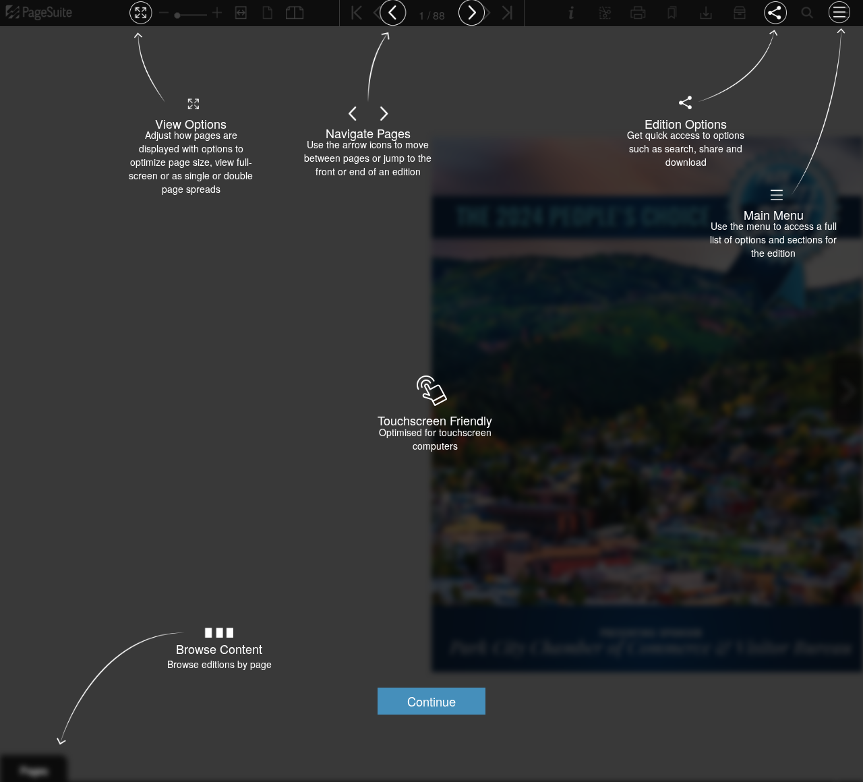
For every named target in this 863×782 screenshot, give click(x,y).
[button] (431, 701)
